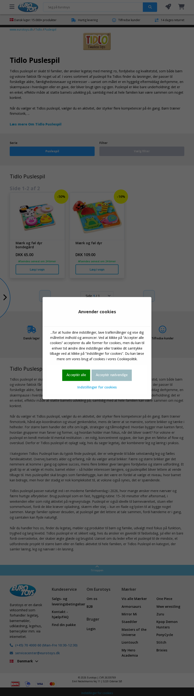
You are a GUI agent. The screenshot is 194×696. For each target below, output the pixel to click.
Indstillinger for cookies (97, 387)
